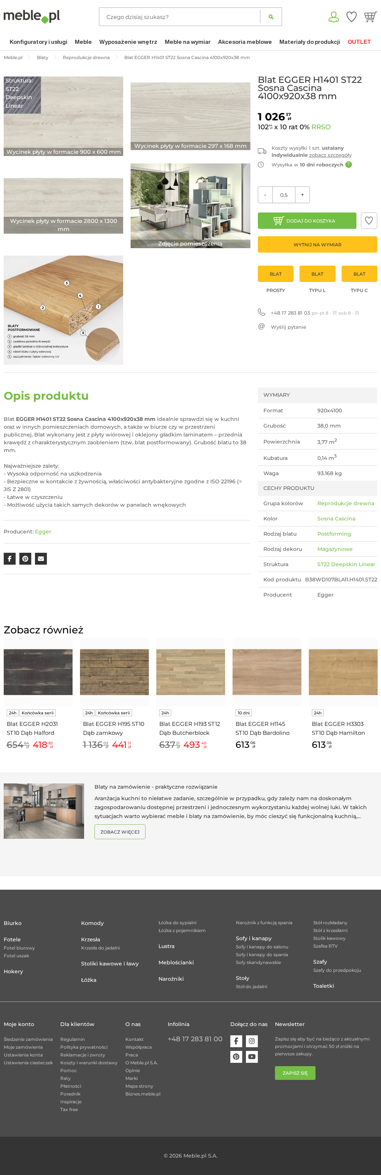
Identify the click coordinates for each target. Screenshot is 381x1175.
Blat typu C (359, 276)
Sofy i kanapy (254, 938)
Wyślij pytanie (288, 327)
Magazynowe (335, 549)
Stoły (242, 978)
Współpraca (138, 1047)
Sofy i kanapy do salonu (262, 947)
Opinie (132, 1070)
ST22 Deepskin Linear (346, 564)
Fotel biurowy (19, 948)
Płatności (70, 1086)
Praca (131, 1055)
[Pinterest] (236, 1057)
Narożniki (171, 979)
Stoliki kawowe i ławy (110, 963)
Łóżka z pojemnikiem (182, 930)
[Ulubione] (351, 16)
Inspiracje (70, 1101)
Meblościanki (176, 962)
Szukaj (271, 17)
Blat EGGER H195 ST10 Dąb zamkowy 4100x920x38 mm (113, 728)
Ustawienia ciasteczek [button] (28, 1062)
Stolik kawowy (329, 938)
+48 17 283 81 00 (195, 1039)
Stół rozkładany (330, 922)
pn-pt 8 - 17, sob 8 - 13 (315, 313)
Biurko (13, 923)
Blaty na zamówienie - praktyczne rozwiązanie (156, 786)
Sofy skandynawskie (258, 962)
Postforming (334, 533)
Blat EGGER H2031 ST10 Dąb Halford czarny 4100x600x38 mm (35, 728)
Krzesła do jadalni (100, 948)
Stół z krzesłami (330, 930)
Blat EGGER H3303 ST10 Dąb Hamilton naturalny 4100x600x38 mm (338, 728)
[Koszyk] (370, 16)
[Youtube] (252, 1057)
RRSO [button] (321, 127)
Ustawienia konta (23, 1055)
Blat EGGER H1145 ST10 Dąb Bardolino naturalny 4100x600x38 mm (262, 728)
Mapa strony (139, 1086)
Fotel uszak (16, 955)
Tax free (69, 1109)
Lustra (167, 946)
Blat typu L (317, 276)
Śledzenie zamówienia (28, 1039)
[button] (369, 220)
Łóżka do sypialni (177, 922)
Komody (92, 923)
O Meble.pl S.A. (141, 1062)
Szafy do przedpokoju (337, 970)
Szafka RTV (325, 946)
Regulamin (72, 1039)
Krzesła (90, 939)
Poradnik (70, 1094)
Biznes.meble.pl (142, 1094)
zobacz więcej (120, 832)
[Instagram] (252, 1041)
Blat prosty (275, 276)
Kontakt (134, 1039)
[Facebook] (236, 1041)
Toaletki (323, 986)
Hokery (13, 971)
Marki (131, 1078)
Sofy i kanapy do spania (262, 954)
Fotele (12, 939)
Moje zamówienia (23, 1047)
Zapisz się (295, 1073)
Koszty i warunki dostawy (89, 1062)
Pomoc (68, 1070)
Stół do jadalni (251, 986)
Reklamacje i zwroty (82, 1055)
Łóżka (88, 980)
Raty (65, 1078)
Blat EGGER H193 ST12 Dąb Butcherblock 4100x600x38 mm (189, 728)
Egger (43, 531)
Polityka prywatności (84, 1047)
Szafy (320, 961)
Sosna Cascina (336, 518)
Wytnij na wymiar (318, 244)
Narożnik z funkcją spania (264, 922)
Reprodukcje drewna (345, 503)
